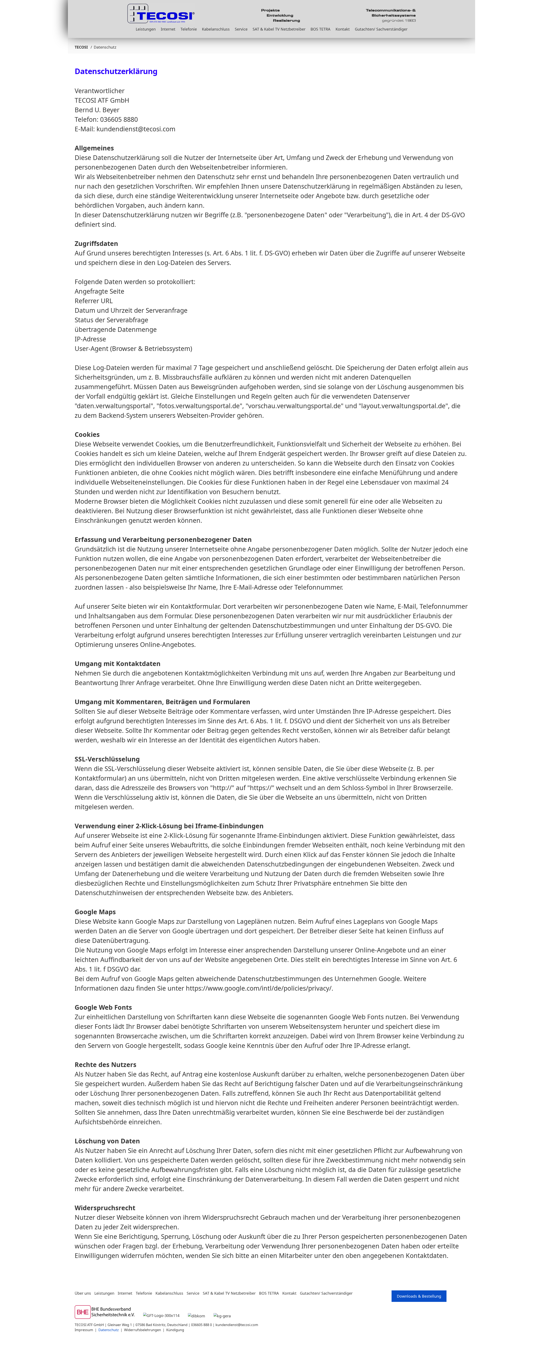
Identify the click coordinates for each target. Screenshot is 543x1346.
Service (241, 29)
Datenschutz (108, 1330)
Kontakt (343, 29)
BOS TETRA (320, 29)
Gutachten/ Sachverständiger (381, 29)
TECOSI (81, 47)
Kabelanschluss (216, 29)
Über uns (83, 1293)
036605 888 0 (201, 1324)
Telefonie (189, 29)
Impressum (84, 1330)
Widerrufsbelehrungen (142, 1330)
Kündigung (175, 1330)
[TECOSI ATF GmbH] (161, 12)
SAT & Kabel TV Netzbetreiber (279, 29)
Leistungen (146, 29)
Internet (168, 29)
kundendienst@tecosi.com (237, 1324)
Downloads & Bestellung (419, 1296)
